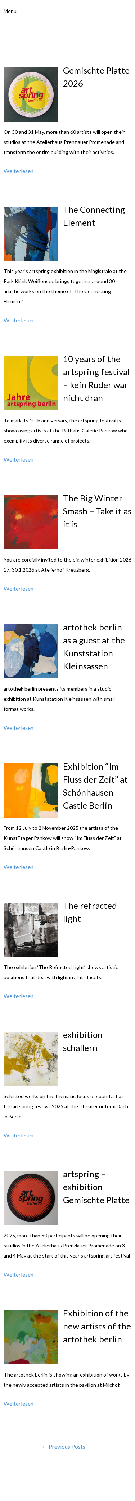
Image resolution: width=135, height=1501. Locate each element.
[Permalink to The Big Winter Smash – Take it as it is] (31, 546)
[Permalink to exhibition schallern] (31, 1083)
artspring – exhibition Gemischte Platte (96, 1186)
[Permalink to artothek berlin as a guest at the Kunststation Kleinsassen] (31, 676)
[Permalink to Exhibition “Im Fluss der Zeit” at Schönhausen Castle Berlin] (31, 815)
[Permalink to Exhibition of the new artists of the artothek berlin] (31, 1362)
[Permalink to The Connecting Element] (31, 258)
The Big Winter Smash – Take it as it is (97, 511)
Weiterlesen (18, 170)
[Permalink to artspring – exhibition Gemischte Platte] (31, 1222)
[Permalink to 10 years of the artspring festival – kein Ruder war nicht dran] (31, 407)
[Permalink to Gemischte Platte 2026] (31, 119)
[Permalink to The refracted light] (31, 954)
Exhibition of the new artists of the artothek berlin (97, 1326)
